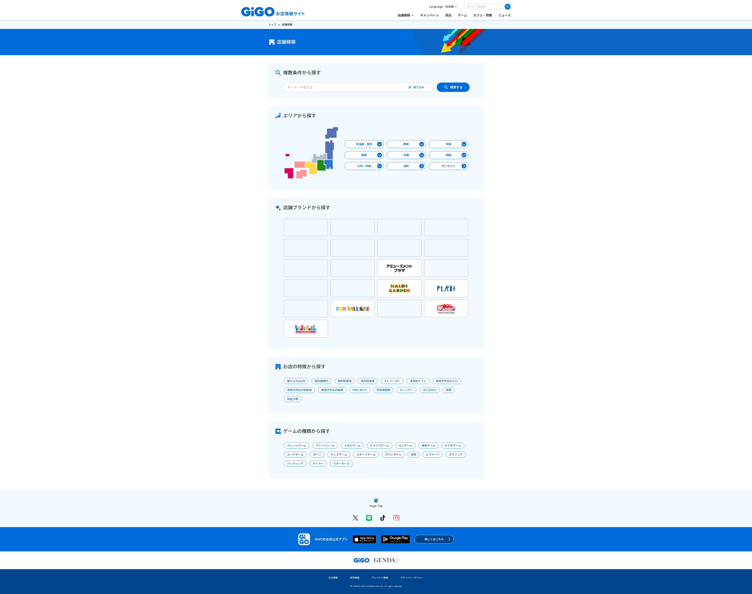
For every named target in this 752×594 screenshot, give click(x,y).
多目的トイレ (418, 381)
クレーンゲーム (296, 445)
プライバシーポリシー (412, 577)
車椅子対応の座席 (332, 390)
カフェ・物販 (482, 15)
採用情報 (354, 577)
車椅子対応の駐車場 (299, 390)
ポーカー (318, 463)
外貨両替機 (383, 390)
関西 (364, 155)
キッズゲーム (339, 454)
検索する (456, 87)
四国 (448, 155)
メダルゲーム (352, 445)
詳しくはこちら (434, 539)
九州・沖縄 (364, 166)
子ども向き (429, 390)
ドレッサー (406, 390)
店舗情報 (404, 15)
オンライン (448, 166)
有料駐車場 (368, 381)
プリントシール (325, 445)
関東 (406, 144)
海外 (406, 166)
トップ (272, 24)
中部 (448, 144)
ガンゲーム (405, 445)
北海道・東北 (364, 144)
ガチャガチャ (393, 454)
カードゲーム (295, 454)
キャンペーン (429, 15)
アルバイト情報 (379, 577)
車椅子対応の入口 (447, 381)
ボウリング (456, 454)
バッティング (295, 463)
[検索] (507, 7)
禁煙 (448, 390)
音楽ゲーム (428, 445)
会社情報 (333, 577)
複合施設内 (321, 381)
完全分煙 (292, 399)
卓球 (413, 454)
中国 (406, 155)
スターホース (341, 463)
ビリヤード (432, 454)
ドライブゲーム (379, 445)
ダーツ (317, 454)
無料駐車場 (345, 381)
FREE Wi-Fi (359, 390)
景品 (448, 15)
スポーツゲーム (366, 454)
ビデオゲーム (453, 445)
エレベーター (392, 381)
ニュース (504, 15)
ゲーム (462, 15)
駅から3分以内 (296, 381)
